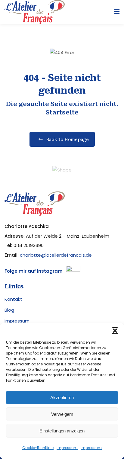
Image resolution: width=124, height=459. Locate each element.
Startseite (62, 112)
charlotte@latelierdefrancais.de (56, 255)
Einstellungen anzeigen (62, 430)
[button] (115, 331)
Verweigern (62, 414)
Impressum (67, 447)
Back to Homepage (67, 139)
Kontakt (13, 299)
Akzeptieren (62, 397)
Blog (9, 310)
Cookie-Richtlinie (38, 447)
